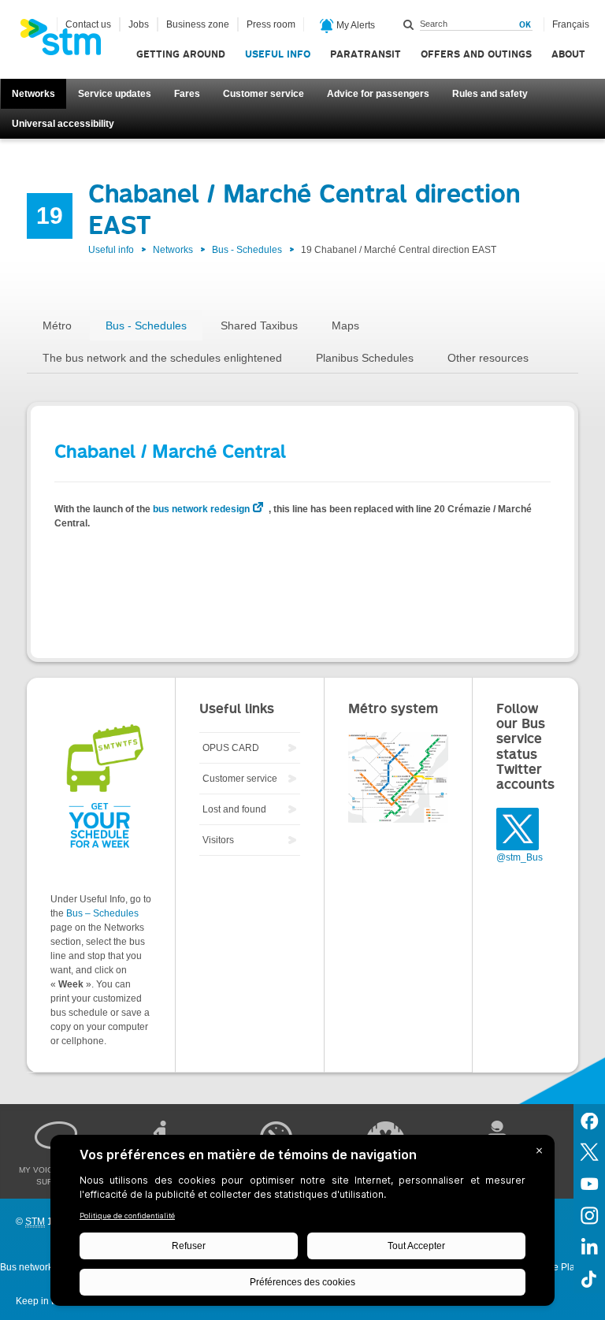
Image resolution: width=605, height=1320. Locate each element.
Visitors (218, 840)
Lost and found (234, 809)
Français (570, 24)
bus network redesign (201, 509)
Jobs (138, 24)
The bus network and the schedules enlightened (162, 357)
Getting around (180, 54)
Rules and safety (490, 93)
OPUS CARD (230, 747)
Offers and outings (476, 54)
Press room (271, 24)
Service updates (114, 93)
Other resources (488, 357)
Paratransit (365, 54)
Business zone (197, 24)
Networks (33, 93)
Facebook (589, 1120)
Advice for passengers (378, 93)
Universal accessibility (63, 123)
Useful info (277, 54)
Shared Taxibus (259, 325)
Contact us (88, 24)
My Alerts (354, 25)
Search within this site (409, 24)
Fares (187, 93)
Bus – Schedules (102, 913)
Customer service (263, 93)
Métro (57, 325)
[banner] (68, 41)
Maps (345, 325)
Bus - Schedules (247, 249)
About (568, 54)
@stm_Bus (519, 857)
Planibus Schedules (365, 357)
